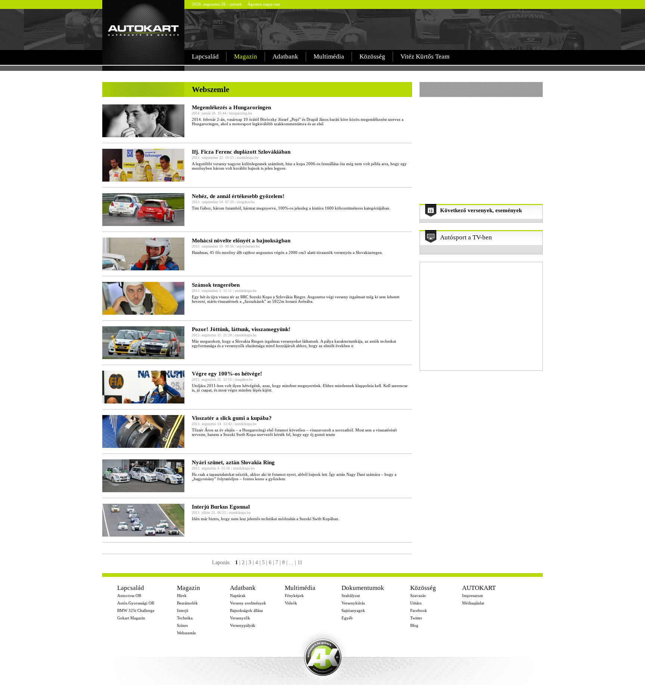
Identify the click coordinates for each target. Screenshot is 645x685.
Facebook (418, 610)
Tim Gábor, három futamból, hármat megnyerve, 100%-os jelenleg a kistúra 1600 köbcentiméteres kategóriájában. (291, 208)
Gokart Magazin (131, 618)
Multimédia (329, 56)
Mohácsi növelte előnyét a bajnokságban (241, 240)
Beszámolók (187, 603)
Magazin (245, 56)
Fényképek (294, 595)
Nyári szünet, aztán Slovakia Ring (233, 462)
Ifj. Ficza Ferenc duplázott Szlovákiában (241, 152)
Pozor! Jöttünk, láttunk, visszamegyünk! (241, 329)
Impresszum (472, 595)
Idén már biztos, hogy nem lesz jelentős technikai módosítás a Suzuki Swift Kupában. (265, 518)
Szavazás (418, 595)
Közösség (372, 56)
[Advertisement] (365, 29)
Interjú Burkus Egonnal (221, 507)
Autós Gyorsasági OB (135, 603)
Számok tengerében (216, 285)
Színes (182, 625)
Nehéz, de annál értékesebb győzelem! (238, 196)
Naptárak (238, 595)
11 (299, 562)
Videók (291, 603)
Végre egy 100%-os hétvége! (227, 374)
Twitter (416, 618)
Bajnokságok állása (246, 610)
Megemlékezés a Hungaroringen (231, 107)
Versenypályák (242, 625)
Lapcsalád (205, 56)
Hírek (182, 595)
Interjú (182, 610)
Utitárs (415, 603)
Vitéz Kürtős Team (425, 56)
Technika (185, 618)
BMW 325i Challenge (136, 610)
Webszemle (186, 633)
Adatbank (285, 56)
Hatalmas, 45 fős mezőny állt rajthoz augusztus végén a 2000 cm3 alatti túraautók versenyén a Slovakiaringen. (287, 252)
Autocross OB (129, 595)
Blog (414, 625)
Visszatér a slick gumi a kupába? (232, 418)
